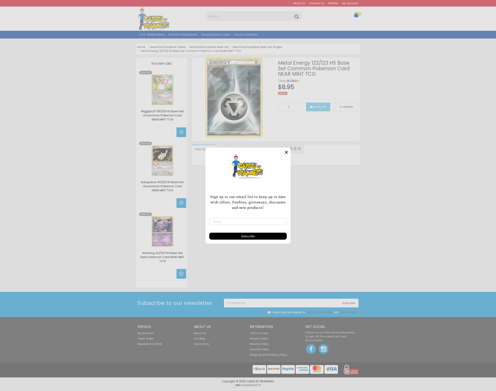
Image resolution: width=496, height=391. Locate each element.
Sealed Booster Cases (215, 34)
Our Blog (199, 338)
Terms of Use (259, 333)
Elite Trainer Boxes (152, 34)
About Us (299, 3)
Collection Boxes (246, 34)
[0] (356, 16)
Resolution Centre (150, 344)
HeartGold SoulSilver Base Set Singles (257, 47)
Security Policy (260, 349)
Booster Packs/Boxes (183, 34)
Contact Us (316, 3)
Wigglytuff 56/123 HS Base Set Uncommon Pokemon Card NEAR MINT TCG (162, 115)
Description (203, 149)
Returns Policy (259, 344)
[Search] (296, 17)
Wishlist (333, 3)
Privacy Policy (349, 312)
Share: (283, 80)
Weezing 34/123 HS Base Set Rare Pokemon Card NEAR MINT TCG (162, 257)
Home (141, 47)
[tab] (204, 149)
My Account (350, 3)
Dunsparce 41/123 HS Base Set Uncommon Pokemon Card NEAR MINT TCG (162, 186)
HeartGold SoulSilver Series (168, 47)
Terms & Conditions (319, 312)
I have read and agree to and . (315, 312)
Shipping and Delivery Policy (268, 355)
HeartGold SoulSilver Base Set (209, 47)
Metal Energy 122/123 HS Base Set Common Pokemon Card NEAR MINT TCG (191, 51)
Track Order (146, 338)
